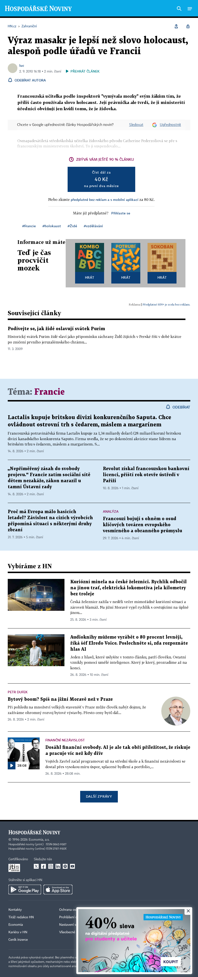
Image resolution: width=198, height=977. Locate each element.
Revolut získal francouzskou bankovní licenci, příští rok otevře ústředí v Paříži (146, 475)
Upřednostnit (170, 125)
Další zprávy (99, 796)
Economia (15, 924)
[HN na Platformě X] (36, 866)
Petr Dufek (18, 692)
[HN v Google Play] (24, 889)
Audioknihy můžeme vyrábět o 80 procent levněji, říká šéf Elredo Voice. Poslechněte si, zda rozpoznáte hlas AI (129, 643)
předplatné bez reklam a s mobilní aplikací (104, 199)
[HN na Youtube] (72, 866)
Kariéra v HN (17, 932)
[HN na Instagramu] (50, 866)
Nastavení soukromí (73, 924)
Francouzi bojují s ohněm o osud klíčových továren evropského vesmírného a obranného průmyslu (142, 525)
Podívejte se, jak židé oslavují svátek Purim (56, 329)
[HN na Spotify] (65, 866)
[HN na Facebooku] (43, 866)
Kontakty (15, 909)
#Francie (29, 226)
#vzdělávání (93, 226)
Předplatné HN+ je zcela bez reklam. (166, 304)
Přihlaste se (120, 213)
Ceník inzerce (18, 939)
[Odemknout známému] (187, 26)
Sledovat (136, 125)
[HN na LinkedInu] (58, 866)
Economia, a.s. (39, 839)
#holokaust (51, 226)
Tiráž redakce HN (21, 917)
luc (21, 65)
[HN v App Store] (57, 889)
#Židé (72, 226)
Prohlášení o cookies (74, 917)
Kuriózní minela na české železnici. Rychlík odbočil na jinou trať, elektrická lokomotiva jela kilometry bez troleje (128, 588)
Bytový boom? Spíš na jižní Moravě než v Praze (60, 699)
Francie (49, 392)
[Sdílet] (176, 26)
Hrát (89, 277)
